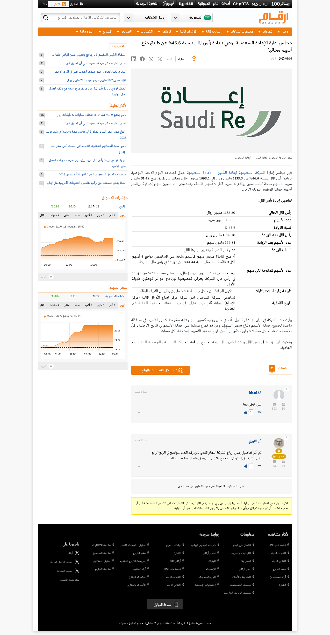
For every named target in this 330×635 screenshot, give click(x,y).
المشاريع (107, 32)
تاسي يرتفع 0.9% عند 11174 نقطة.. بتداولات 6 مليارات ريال (91, 115)
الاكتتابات (146, 32)
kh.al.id (255, 393)
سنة (77, 216)
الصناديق (126, 32)
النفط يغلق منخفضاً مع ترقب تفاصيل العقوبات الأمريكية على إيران (86, 183)
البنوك (212, 561)
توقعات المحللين (137, 577)
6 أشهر (88, 216)
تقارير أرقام (209, 553)
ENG (44, 4)
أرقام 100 (175, 561)
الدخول (74, 4)
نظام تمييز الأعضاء (69, 580)
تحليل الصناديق (102, 561)
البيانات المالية (213, 32)
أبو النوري (255, 441)
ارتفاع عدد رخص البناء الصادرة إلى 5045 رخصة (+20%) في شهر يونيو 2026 (86, 135)
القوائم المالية (278, 553)
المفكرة (282, 585)
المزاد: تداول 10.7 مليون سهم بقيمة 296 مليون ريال (96, 80)
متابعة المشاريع (102, 569)
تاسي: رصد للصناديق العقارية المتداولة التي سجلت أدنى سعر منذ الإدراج (88, 149)
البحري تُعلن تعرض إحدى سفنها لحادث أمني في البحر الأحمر (90, 72)
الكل (43, 216)
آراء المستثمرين (278, 577)
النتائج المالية (279, 561)
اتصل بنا (246, 561)
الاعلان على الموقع (242, 545)
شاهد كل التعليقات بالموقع (159, 370)
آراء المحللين (139, 569)
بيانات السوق (173, 545)
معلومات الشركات (241, 32)
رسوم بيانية (86, 32)
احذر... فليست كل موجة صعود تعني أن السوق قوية (95, 63)
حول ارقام (245, 569)
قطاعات (267, 32)
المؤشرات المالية (187, 32)
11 (42, 63)
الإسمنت (211, 569)
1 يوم (122, 217)
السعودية (195, 17)
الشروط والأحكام (241, 577)
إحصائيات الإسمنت (205, 585)
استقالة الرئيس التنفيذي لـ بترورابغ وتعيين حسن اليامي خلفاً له (89, 55)
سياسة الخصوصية (240, 585)
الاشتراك (56, 4)
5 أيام (112, 216)
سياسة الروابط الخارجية (237, 593)
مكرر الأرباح (279, 569)
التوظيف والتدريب (241, 553)
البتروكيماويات (207, 577)
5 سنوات (54, 216)
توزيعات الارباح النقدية (133, 561)
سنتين (67, 216)
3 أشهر (100, 216)
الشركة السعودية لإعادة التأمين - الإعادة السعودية (226, 173)
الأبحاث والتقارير (136, 585)
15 (42, 114)
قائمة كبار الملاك (277, 545)
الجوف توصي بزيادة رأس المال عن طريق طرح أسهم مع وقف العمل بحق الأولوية (87, 92)
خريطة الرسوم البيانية (203, 545)
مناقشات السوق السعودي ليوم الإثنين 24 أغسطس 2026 (92, 175)
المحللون (166, 32)
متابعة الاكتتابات (101, 545)
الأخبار (285, 32)
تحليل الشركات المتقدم (133, 545)
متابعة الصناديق (102, 553)
